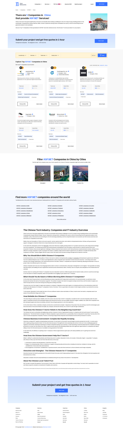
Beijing (28, 73)
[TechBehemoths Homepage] (21, 4)
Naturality (46, 245)
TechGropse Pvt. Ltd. (63, 71)
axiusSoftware (30, 71)
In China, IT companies (73, 258)
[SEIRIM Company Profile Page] (83, 72)
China (32, 73)
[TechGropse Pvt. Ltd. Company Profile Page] (52, 72)
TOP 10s (56, 4)
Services (47, 4)
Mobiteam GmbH (47, 427)
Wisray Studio (61, 114)
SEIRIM (90, 72)
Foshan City (61, 116)
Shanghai (60, 73)
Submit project (78, 4)
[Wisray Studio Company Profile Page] (52, 115)
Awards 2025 (68, 4)
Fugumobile (29, 114)
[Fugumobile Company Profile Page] (20, 115)
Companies (38, 4)
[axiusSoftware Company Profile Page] (20, 72)
